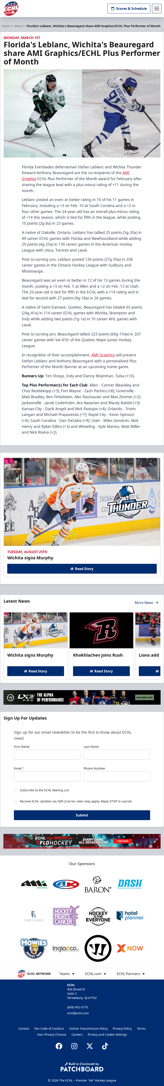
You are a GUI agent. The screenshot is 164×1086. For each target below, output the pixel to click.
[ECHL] (11, 9)
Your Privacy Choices (51, 1034)
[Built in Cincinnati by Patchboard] (82, 1066)
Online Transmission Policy (88, 1028)
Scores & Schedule (131, 8)
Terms (141, 1028)
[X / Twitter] (90, 1046)
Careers (77, 1034)
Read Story (84, 568)
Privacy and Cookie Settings (107, 1034)
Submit (82, 815)
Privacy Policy (122, 1028)
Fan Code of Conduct (49, 1028)
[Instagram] (74, 1046)
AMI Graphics (103, 354)
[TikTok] (105, 1046)
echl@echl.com (78, 1013)
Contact (23, 1028)
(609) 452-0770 (77, 1007)
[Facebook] (59, 1046)
